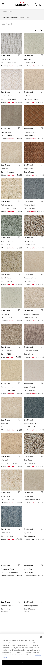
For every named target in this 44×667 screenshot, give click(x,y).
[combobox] (39, 31)
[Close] (41, 637)
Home (5, 11)
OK (22, 662)
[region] (22, 650)
